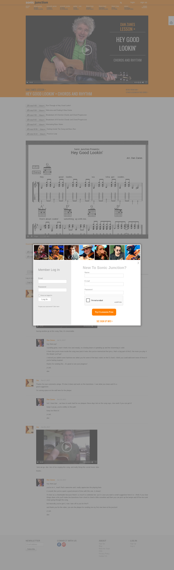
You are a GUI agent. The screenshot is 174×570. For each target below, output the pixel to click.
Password (42, 287)
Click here (56, 306)
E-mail (87, 281)
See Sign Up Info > (105, 321)
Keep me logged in (46, 295)
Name (87, 272)
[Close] (138, 263)
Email (40, 278)
